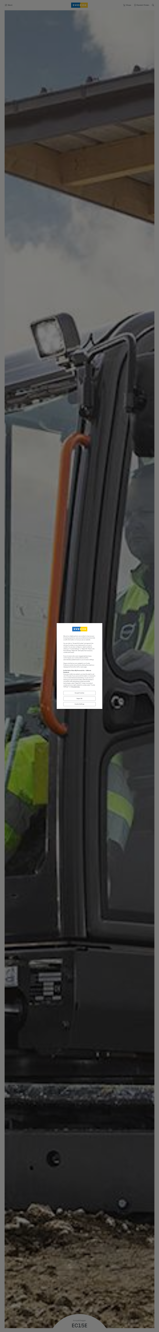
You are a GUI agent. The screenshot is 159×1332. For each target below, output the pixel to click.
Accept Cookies (79, 693)
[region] (79, 666)
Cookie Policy (76, 686)
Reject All (79, 698)
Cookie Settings (79, 704)
